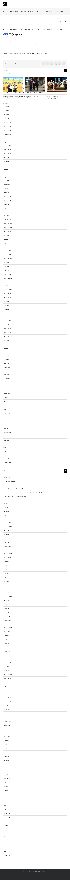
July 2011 (6, 748)
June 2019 (6, 511)
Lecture (6, 802)
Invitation (6, 798)
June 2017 (6, 573)
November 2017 (8, 554)
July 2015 (6, 639)
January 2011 (7, 756)
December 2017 (8, 550)
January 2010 (7, 764)
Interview (6, 790)
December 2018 (8, 527)
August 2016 (7, 604)
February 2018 (7, 546)
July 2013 (6, 686)
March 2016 (7, 616)
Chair (5, 782)
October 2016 (7, 600)
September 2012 (8, 702)
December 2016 (8, 597)
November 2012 (8, 694)
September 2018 (8, 534)
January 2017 (7, 593)
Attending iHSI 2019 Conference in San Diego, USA (16, 496)
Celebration (7, 778)
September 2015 (8, 635)
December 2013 (8, 674)
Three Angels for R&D (9, 481)
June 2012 (6, 705)
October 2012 (7, 698)
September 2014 (8, 663)
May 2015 (6, 643)
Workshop (6, 841)
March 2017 (7, 585)
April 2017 (6, 581)
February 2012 (7, 721)
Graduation (6, 786)
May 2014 (6, 670)
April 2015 (6, 647)
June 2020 (6, 507)
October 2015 (7, 632)
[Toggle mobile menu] (66, 3)
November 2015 (8, 628)
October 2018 (7, 530)
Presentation (7, 817)
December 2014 (8, 655)
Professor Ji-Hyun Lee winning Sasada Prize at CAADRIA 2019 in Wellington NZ (23, 493)
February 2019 (7, 523)
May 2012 (6, 709)
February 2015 (7, 651)
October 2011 (7, 737)
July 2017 (6, 569)
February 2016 (7, 620)
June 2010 (6, 760)
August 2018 (7, 538)
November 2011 (8, 733)
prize (38, 53)
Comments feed (8, 859)
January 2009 (7, 768)
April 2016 (6, 612)
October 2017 (7, 558)
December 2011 (8, 729)
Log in (5, 851)
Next (65, 21)
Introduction (7, 794)
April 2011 (6, 752)
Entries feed (7, 855)
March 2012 (7, 717)
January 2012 (7, 725)
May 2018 (6, 542)
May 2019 (6, 515)
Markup (5, 805)
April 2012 (6, 713)
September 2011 (8, 740)
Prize (27, 53)
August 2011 (7, 744)
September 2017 (8, 561)
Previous (60, 21)
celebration (34, 53)
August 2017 (7, 565)
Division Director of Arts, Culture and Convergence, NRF (17, 489)
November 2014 (8, 659)
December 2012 (8, 690)
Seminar (6, 825)
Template (6, 829)
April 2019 (6, 519)
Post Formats (7, 813)
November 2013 (8, 678)
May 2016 (6, 608)
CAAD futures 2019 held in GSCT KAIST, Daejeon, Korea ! (18, 485)
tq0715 (6, 53)
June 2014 (6, 666)
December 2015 (8, 624)
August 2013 (7, 682)
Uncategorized (7, 833)
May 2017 (6, 577)
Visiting (5, 837)
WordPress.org (7, 863)
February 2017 (7, 589)
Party (5, 809)
